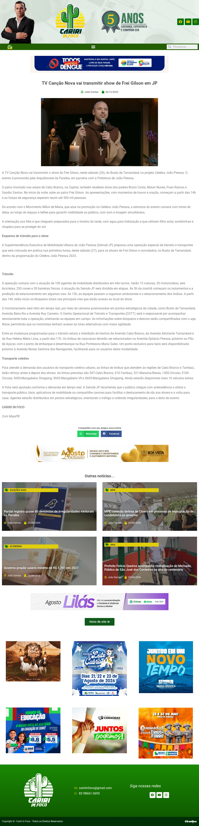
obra (112, 544)
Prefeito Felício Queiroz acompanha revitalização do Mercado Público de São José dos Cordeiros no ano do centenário (147, 567)
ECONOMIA (16, 546)
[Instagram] (195, 21)
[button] (93, 47)
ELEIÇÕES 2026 (18, 490)
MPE (112, 490)
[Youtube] (188, 21)
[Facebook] (180, 21)
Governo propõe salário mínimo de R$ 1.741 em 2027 (41, 568)
